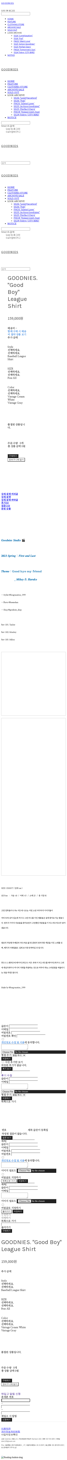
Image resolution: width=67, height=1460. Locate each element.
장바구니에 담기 (9, 1384)
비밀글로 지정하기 (11, 1177)
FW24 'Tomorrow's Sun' (25, 49)
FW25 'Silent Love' (22, 41)
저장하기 (6, 1058)
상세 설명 (6, 497)
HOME (10, 18)
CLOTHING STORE (15, 24)
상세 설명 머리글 (9, 494)
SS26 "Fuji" (18, 38)
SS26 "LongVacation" (23, 35)
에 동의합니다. (20, 1042)
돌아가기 (6, 1211)
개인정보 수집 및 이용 (12, 1042)
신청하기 (6, 1419)
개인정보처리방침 (10, 1431)
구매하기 (6, 1231)
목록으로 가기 (8, 1181)
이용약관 (6, 1428)
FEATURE (11, 21)
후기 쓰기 (6, 1069)
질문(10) (5, 506)
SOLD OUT (12, 30)
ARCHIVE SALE (14, 27)
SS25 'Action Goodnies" (24, 44)
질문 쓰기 (6, 1137)
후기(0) (5, 503)
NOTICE (11, 55)
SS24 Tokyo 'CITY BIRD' (24, 52)
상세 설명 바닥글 (9, 500)
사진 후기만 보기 (14, 1062)
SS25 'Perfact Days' (22, 46)
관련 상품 (6, 509)
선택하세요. (14, 350)
